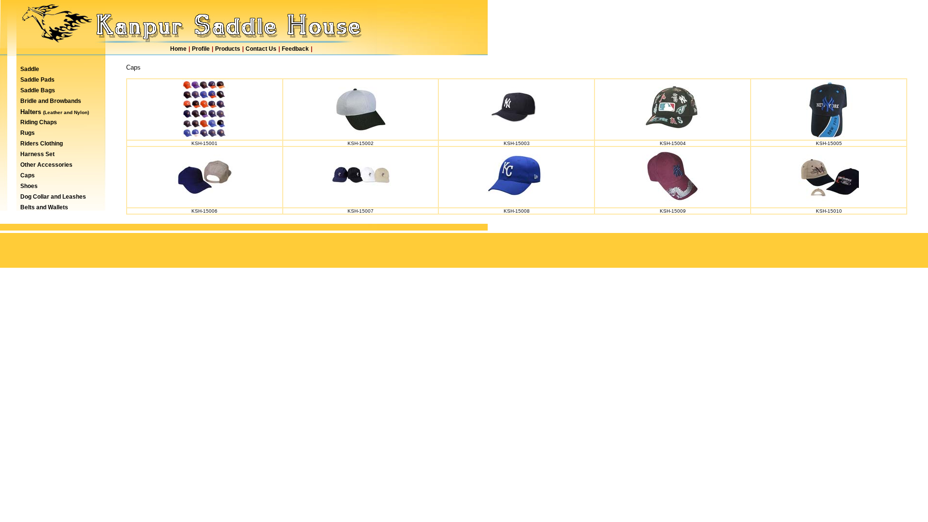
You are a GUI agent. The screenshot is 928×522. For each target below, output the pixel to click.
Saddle (29, 69)
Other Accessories (46, 164)
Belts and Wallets (44, 207)
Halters (31, 112)
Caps (27, 175)
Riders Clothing (41, 143)
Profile (201, 48)
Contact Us (261, 48)
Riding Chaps (38, 122)
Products (227, 48)
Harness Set (37, 154)
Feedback (295, 48)
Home (178, 48)
